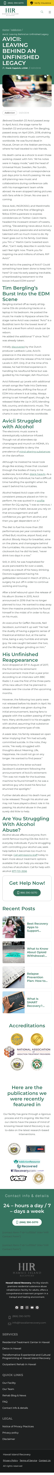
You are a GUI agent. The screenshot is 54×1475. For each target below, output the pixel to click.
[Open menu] (50, 12)
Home (5, 29)
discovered (18, 346)
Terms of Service (28, 1460)
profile (41, 500)
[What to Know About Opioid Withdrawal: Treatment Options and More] (14, 943)
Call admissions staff (26, 855)
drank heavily (37, 474)
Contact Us (45, 1460)
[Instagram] (27, 1307)
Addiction (16, 29)
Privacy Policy (10, 1460)
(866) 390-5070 (21, 1316)
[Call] (13, 3)
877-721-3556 (19, 871)
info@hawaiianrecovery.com (29, 1322)
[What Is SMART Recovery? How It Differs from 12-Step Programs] (14, 993)
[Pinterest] (37, 1307)
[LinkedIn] (22, 1307)
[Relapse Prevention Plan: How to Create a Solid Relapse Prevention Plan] (14, 968)
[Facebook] (17, 1307)
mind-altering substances (34, 451)
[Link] (42, 12)
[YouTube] (32, 1307)
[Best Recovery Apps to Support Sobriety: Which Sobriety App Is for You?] (14, 918)
